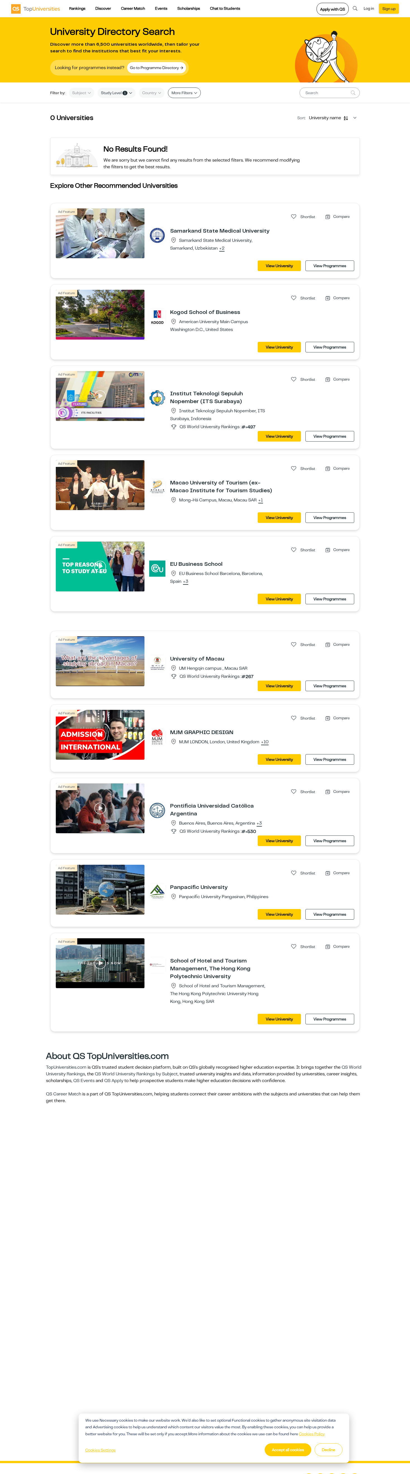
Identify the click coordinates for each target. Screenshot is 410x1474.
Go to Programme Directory (155, 67)
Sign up (388, 8)
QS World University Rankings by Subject (136, 1074)
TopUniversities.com (66, 1067)
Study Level (113, 92)
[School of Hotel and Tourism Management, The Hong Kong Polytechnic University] (157, 965)
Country (149, 92)
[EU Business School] (157, 568)
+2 (222, 248)
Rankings (77, 8)
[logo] (35, 8)
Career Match (133, 8)
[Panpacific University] (157, 891)
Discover (103, 8)
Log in (369, 8)
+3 (185, 582)
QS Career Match (63, 1094)
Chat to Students (225, 8)
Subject (79, 92)
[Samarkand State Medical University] (157, 235)
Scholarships (188, 8)
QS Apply (113, 1080)
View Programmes (329, 265)
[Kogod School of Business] (157, 316)
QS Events (84, 1080)
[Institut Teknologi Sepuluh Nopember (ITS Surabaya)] (157, 398)
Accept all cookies (288, 1449)
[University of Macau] (157, 663)
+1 (260, 500)
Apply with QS (332, 9)
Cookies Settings (100, 1450)
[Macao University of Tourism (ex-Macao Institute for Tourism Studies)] (157, 487)
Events (161, 8)
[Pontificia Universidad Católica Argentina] (157, 810)
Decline (328, 1449)
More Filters (182, 92)
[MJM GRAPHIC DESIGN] (157, 736)
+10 (265, 742)
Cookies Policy (312, 1433)
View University (279, 265)
